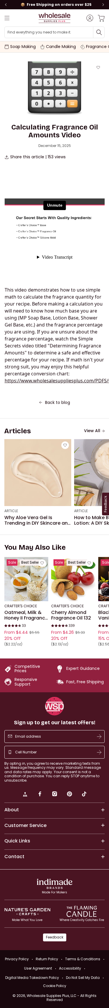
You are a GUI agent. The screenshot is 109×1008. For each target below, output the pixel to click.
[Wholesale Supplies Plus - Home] (55, 18)
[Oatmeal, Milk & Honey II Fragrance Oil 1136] (26, 579)
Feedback (54, 937)
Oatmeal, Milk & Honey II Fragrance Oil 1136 (26, 615)
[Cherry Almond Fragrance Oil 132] (73, 579)
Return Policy (47, 958)
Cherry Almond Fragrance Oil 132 (71, 615)
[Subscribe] (99, 736)
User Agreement (38, 968)
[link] (25, 795)
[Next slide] (103, 4)
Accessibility (70, 968)
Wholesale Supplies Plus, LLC (62, 997)
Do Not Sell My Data (83, 977)
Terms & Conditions (82, 958)
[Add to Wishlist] (98, 67)
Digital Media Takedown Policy (32, 977)
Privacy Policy (17, 958)
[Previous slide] (5, 4)
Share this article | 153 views (38, 157)
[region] (54, 4)
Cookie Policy (54, 986)
